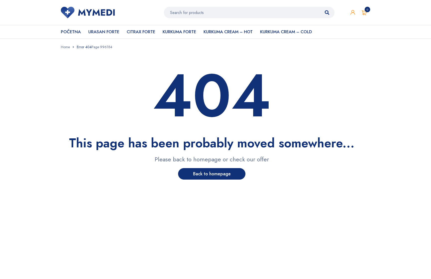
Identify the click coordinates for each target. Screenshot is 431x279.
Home (65, 46)
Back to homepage (212, 174)
